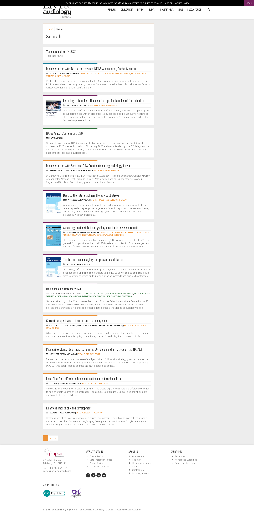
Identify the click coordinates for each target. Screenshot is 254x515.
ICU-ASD (139, 233)
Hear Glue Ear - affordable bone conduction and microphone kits (83, 378)
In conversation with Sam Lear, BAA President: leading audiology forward (89, 165)
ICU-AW (146, 233)
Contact (136, 466)
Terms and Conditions (100, 466)
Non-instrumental (87, 235)
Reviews (141, 9)
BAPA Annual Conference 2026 (64, 133)
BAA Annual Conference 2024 (63, 288)
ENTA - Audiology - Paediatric (103, 105)
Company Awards (140, 473)
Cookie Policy (96, 456)
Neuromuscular (70, 235)
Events (152, 9)
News (180, 9)
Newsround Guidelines (186, 459)
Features (112, 9)
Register (136, 459)
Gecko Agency (133, 509)
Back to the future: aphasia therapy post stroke (91, 195)
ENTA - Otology (63, 76)
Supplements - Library (186, 463)
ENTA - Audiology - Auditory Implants (74, 296)
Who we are (138, 456)
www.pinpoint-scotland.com (57, 471)
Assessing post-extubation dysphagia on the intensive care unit (100, 227)
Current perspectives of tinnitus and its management (77, 320)
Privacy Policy (96, 463)
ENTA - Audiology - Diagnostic (116, 74)
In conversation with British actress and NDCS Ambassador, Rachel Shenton (91, 68)
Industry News (167, 9)
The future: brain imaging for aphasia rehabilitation (93, 259)
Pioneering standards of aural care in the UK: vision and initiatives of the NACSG (94, 349)
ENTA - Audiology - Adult (92, 74)
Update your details (142, 463)
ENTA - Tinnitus (98, 296)
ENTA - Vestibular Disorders (119, 296)
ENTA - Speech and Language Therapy (110, 200)
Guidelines (180, 456)
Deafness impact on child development (69, 407)
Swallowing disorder (113, 235)
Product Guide (194, 9)
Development (127, 9)
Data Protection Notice (101, 459)
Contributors (138, 470)
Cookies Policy (181, 3)
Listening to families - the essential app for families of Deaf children (103, 100)
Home (50, 29)
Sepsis (99, 235)
